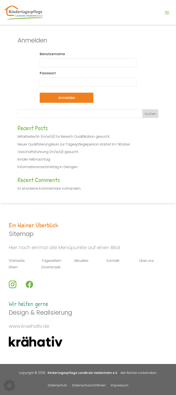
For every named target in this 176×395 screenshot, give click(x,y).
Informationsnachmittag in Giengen (48, 166)
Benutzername (52, 54)
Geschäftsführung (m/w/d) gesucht (48, 151)
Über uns (146, 261)
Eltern (13, 268)
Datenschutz (57, 385)
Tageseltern (51, 261)
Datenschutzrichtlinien (89, 385)
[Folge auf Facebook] (33, 284)
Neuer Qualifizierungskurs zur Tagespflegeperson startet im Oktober (74, 144)
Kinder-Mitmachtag (34, 159)
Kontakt (113, 261)
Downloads (51, 268)
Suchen (150, 114)
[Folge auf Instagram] (16, 284)
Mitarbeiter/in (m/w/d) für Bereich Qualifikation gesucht (64, 136)
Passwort (48, 73)
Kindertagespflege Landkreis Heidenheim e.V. (83, 373)
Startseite (17, 261)
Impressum (119, 385)
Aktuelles (81, 261)
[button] (9, 385)
